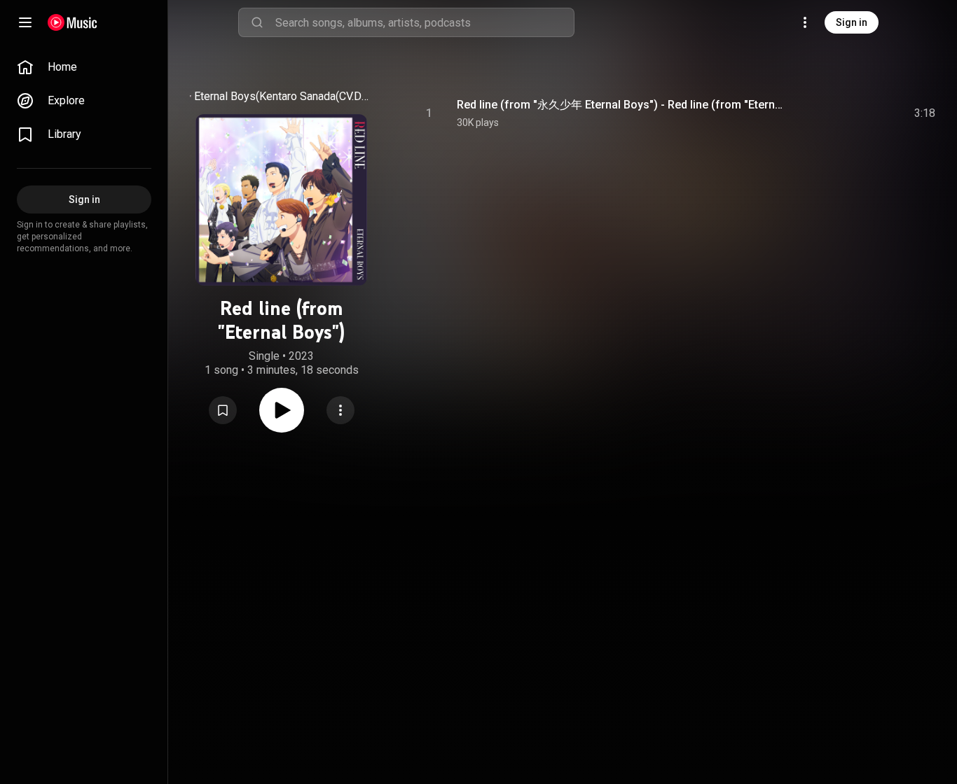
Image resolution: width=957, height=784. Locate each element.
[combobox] (424, 22)
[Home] (72, 22)
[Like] (812, 113)
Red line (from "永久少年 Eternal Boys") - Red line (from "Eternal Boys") (622, 104)
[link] (84, 67)
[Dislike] (841, 113)
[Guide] (25, 22)
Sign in (851, 22)
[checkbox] (925, 113)
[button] (223, 410)
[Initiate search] (257, 22)
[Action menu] (340, 410)
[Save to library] (222, 410)
